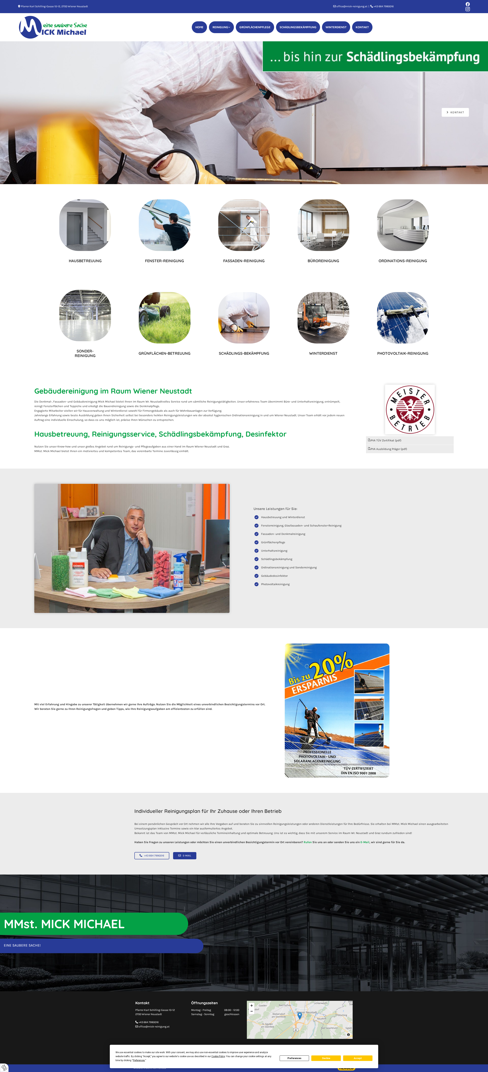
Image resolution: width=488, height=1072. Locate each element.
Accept (358, 1058)
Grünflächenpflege (254, 27)
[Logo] (53, 27)
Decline (326, 1058)
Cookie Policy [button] (218, 1056)
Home (199, 27)
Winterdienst (336, 27)
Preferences (294, 1058)
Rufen (308, 842)
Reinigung (220, 27)
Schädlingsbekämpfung (298, 27)
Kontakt (362, 27)
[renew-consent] (4, 1067)
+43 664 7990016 (149, 1022)
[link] (221, 27)
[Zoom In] (251, 1005)
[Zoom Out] (251, 1011)
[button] (455, 112)
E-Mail (364, 842)
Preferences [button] (139, 1060)
